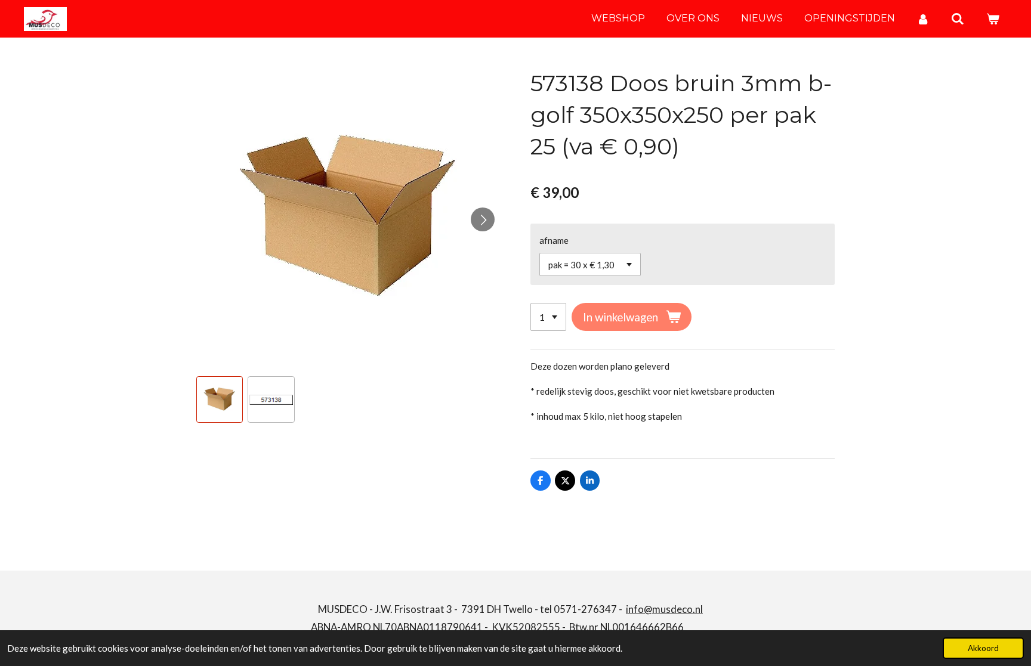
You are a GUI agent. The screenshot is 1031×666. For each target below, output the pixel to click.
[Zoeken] (957, 19)
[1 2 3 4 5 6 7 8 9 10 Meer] (548, 317)
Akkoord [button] (983, 648)
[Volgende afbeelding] (483, 219)
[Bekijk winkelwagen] (992, 19)
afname (554, 240)
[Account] (923, 19)
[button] (219, 399)
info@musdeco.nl (664, 609)
